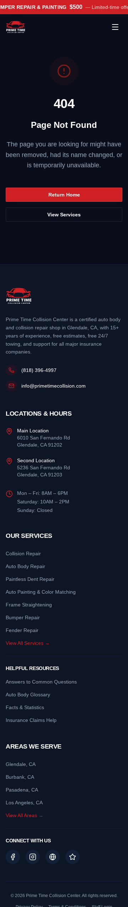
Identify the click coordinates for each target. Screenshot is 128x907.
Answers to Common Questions (41, 682)
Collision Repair (23, 553)
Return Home (64, 195)
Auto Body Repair (25, 566)
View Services (64, 214)
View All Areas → (24, 815)
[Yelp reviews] (72, 857)
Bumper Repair (23, 617)
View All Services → (28, 643)
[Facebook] (13, 857)
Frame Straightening (29, 605)
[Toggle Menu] (115, 27)
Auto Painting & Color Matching (41, 592)
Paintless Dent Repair (30, 579)
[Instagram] (33, 857)
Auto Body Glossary (28, 694)
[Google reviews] (53, 857)
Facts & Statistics (25, 707)
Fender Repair (22, 630)
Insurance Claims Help (31, 720)
